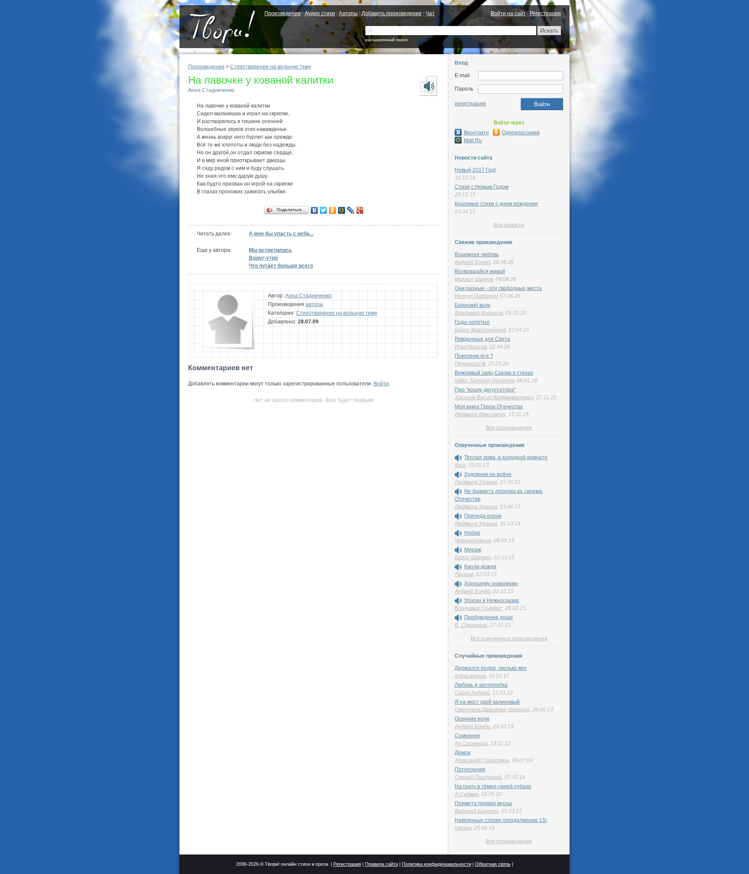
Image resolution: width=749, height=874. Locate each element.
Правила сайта (381, 864)
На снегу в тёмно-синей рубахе (493, 786)
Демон (463, 753)
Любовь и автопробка (481, 685)
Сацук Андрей (472, 693)
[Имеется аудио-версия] (458, 457)
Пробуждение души (488, 617)
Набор (472, 533)
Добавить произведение (391, 13)
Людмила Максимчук (480, 414)
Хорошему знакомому (491, 583)
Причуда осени (483, 516)
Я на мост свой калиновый (487, 702)
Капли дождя (480, 567)
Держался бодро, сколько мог (491, 668)
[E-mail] (520, 76)
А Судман (467, 794)
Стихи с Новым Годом (481, 187)
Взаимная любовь (477, 254)
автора (314, 304)
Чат (430, 13)
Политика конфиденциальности (436, 864)
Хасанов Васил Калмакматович (494, 398)
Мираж (472, 550)
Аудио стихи (320, 13)
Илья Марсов (471, 347)
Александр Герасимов (482, 760)
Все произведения (509, 428)
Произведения (282, 13)
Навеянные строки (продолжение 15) (501, 820)
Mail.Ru (473, 140)
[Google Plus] (360, 210)
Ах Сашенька (471, 743)
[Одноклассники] (332, 210)
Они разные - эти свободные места (498, 288)
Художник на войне (487, 474)
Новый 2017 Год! (475, 170)
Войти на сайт (508, 13)
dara (460, 465)
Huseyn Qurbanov (476, 296)
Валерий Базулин (476, 811)
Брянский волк (472, 305)
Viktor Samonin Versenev (484, 381)
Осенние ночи (472, 719)
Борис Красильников (480, 330)
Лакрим (464, 574)
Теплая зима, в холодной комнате (505, 457)
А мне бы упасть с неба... (281, 234)
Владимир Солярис (478, 608)
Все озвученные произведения (509, 639)
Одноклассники (521, 133)
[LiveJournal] (350, 210)
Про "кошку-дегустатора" (485, 390)
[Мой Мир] (341, 210)
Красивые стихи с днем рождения (496, 204)
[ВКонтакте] (314, 210)
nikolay (463, 828)
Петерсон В (470, 364)
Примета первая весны (483, 803)
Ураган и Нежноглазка (491, 600)
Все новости (509, 225)
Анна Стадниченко (211, 90)
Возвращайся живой (480, 271)
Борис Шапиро (473, 557)
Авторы (348, 13)
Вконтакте (476, 133)
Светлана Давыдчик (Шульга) (492, 710)
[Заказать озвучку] (428, 86)
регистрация (470, 104)
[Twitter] (323, 210)
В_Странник (471, 625)
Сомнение (467, 736)
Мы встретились (270, 250)
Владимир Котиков (479, 313)
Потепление (470, 769)
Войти (381, 384)
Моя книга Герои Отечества (489, 407)
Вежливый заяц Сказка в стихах (494, 373)
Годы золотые (472, 322)
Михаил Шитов (474, 279)
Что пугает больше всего (281, 266)
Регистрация (545, 13)
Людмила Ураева (476, 482)
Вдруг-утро (263, 258)
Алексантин (470, 676)
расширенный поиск (386, 39)
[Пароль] (520, 89)
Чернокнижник (473, 541)
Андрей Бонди (472, 262)
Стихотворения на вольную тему (270, 67)
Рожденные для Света (482, 339)
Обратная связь (493, 864)
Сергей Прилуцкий (478, 777)
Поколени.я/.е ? (474, 356)
